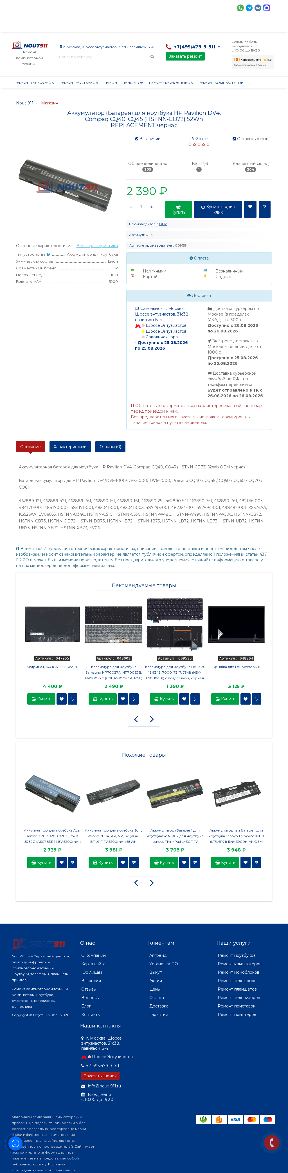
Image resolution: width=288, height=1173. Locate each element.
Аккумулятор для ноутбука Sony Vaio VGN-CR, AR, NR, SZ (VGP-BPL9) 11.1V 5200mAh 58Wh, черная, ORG (114, 836)
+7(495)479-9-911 (102, 1065)
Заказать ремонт (185, 56)
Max (266, 8)
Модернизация (163, 25)
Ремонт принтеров (237, 1014)
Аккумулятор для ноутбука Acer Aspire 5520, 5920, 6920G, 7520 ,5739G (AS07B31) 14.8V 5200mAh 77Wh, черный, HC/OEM (52, 836)
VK (258, 8)
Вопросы (90, 997)
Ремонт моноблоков (171, 83)
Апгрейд (158, 955)
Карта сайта (93, 963)
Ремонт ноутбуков (79, 83)
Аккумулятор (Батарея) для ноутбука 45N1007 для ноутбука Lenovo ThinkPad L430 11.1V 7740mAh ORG (175, 836)
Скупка (132, 25)
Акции (110, 25)
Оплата (88, 25)
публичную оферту (29, 1164)
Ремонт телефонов (34, 83)
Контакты (90, 1014)
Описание (30, 446)
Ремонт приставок (236, 1006)
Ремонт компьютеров (221, 83)
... (264, 25)
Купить (43, 698)
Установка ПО (163, 963)
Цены (155, 989)
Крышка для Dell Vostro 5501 (236, 667)
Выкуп (155, 972)
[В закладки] (62, 699)
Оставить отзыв (252, 138)
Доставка (62, 25)
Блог (86, 1006)
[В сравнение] (72, 699)
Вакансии (91, 980)
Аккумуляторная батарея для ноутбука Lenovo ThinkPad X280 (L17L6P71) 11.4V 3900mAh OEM (236, 836)
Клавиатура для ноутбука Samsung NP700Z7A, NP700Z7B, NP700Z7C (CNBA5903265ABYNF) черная (113, 673)
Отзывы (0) (110, 446)
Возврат (195, 25)
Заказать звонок (100, 1075)
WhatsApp (240, 8)
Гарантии (221, 25)
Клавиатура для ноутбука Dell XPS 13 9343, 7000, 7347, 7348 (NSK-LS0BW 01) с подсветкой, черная (175, 672)
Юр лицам (91, 972)
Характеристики (70, 446)
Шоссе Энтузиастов (112, 1056)
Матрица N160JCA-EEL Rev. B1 (52, 667)
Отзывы (247, 25)
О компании (32, 25)
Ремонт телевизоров (239, 997)
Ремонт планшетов (123, 83)
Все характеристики (97, 245)
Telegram (249, 8)
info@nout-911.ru (104, 1086)
